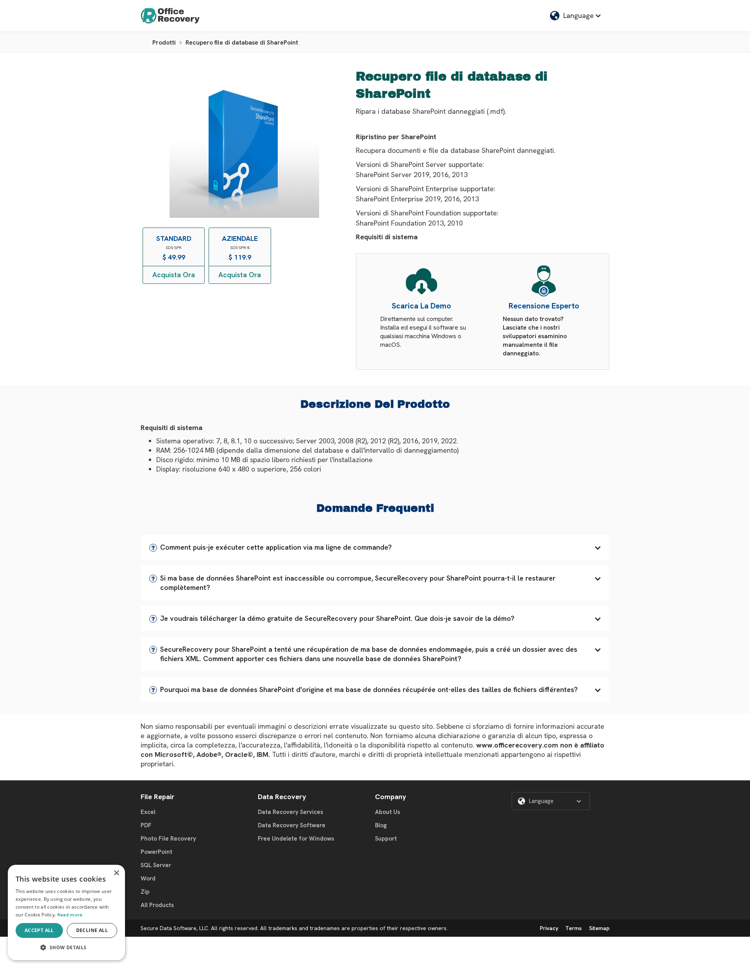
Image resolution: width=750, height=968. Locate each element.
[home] (170, 15)
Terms (573, 928)
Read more (70, 915)
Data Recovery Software (291, 825)
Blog (381, 825)
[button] (375, 547)
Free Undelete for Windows (296, 839)
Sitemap (599, 928)
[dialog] (66, 912)
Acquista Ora (173, 274)
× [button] (116, 873)
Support (386, 839)
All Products (157, 905)
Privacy (549, 928)
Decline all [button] (92, 930)
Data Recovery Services (290, 812)
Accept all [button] (39, 930)
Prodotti (164, 42)
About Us (387, 812)
